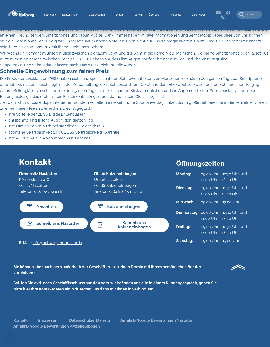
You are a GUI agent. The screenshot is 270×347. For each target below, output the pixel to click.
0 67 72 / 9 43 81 (49, 191)
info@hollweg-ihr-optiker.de (57, 242)
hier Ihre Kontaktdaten (43, 289)
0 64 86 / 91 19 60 (125, 191)
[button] (9, 337)
